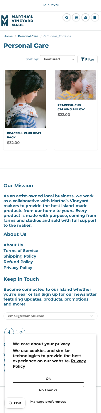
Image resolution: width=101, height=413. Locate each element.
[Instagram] (20, 332)
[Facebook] (9, 332)
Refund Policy (18, 261)
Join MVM (50, 5)
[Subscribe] (91, 316)
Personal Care (28, 36)
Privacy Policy (18, 267)
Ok (48, 379)
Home (8, 36)
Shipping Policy (20, 256)
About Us (13, 245)
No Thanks (48, 390)
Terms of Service (21, 250)
